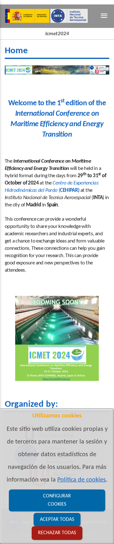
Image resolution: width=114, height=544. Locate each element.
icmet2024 (57, 33)
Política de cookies (81, 480)
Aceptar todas (57, 519)
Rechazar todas (57, 532)
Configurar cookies (57, 500)
